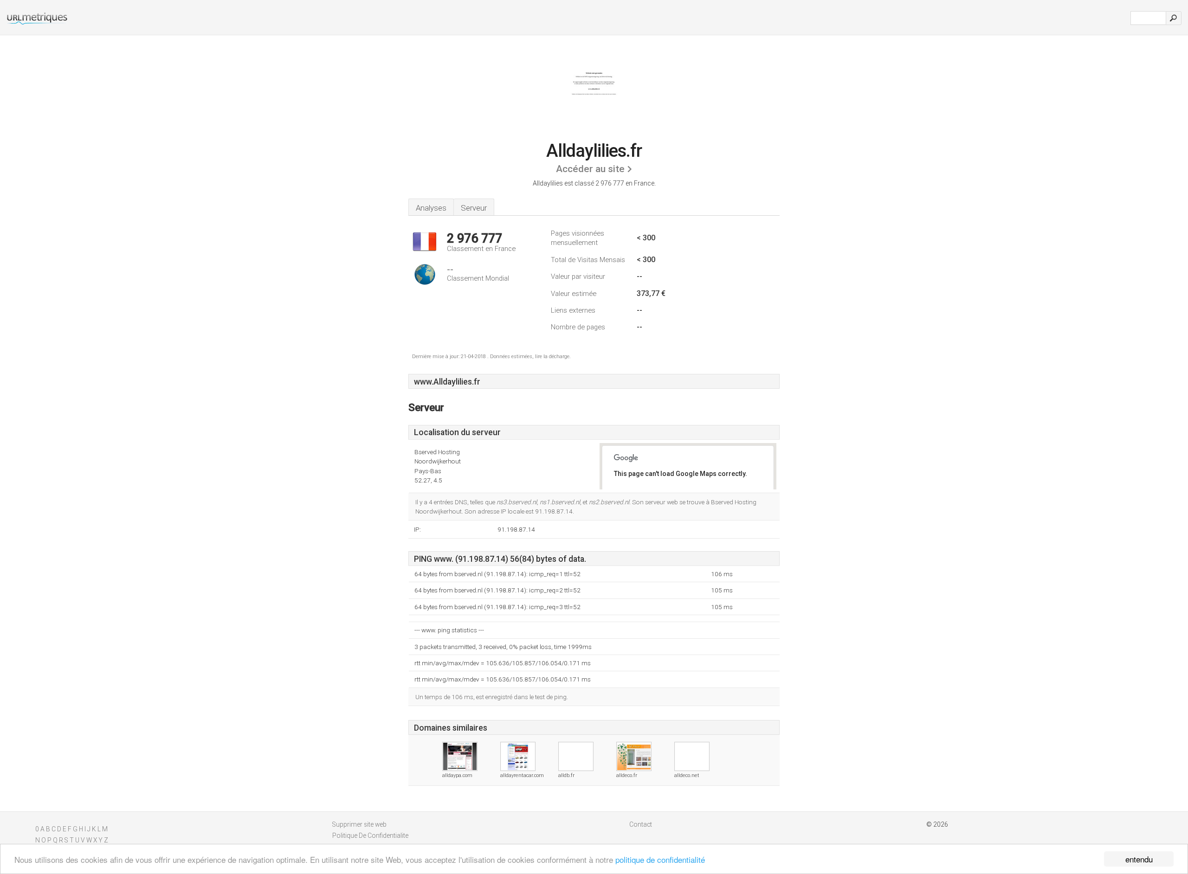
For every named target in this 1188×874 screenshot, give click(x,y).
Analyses (431, 207)
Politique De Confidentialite (370, 835)
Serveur (474, 207)
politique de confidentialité (660, 859)
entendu (1139, 859)
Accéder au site (590, 168)
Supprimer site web (359, 824)
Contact (640, 824)
